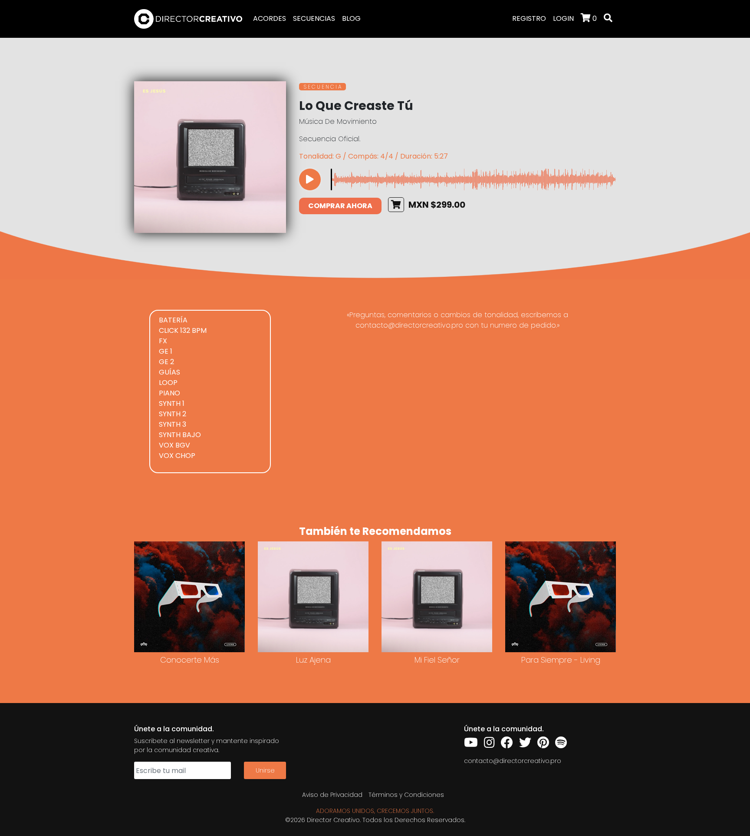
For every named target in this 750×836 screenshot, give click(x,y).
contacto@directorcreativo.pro (512, 760)
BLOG (351, 18)
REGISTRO (529, 18)
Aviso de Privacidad (332, 794)
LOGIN (563, 18)
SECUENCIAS (314, 18)
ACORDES (269, 18)
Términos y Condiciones (406, 794)
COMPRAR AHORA (340, 206)
